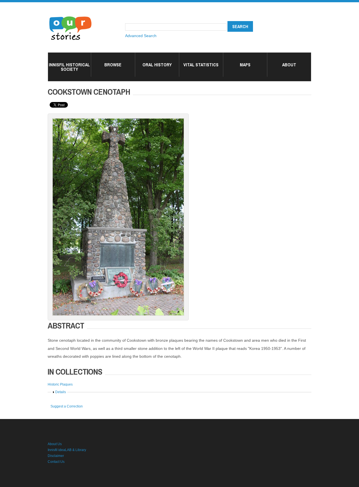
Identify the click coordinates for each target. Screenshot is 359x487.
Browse (112, 65)
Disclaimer (56, 456)
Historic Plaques (60, 384)
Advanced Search (141, 35)
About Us (55, 444)
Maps (245, 65)
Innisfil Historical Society (69, 67)
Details (60, 392)
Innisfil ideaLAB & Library (67, 450)
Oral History (157, 65)
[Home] (70, 17)
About (289, 65)
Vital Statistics (200, 65)
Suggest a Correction (66, 406)
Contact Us (56, 462)
